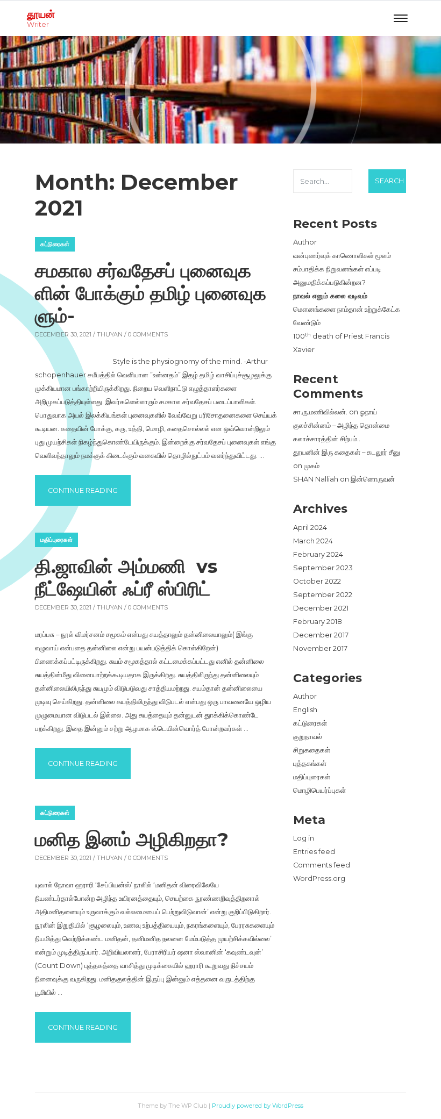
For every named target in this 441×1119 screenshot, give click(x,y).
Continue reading (89, 490)
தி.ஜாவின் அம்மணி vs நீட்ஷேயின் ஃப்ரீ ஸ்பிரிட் (129, 577)
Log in (303, 838)
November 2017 (320, 648)
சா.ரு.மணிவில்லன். (320, 412)
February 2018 (317, 622)
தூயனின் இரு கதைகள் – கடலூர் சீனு (346, 452)
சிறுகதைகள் (311, 750)
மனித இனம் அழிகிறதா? (132, 839)
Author (305, 242)
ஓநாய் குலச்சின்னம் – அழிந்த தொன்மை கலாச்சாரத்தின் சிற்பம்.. (341, 425)
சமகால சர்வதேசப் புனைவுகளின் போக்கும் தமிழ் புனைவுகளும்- (150, 293)
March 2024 (313, 541)
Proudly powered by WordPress (257, 1105)
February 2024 (318, 554)
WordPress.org (319, 878)
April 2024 (310, 527)
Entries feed (314, 852)
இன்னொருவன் (373, 479)
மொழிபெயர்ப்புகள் (319, 790)
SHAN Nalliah (315, 479)
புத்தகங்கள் (309, 763)
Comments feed (321, 865)
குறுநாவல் (307, 737)
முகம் (311, 466)
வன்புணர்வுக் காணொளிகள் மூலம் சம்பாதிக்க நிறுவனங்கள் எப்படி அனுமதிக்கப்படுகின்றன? (342, 269)
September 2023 (323, 568)
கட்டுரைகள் (54, 244)
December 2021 (320, 608)
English (305, 710)
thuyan (110, 334)
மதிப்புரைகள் (56, 539)
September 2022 (322, 595)
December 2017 (320, 635)
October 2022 (317, 581)
